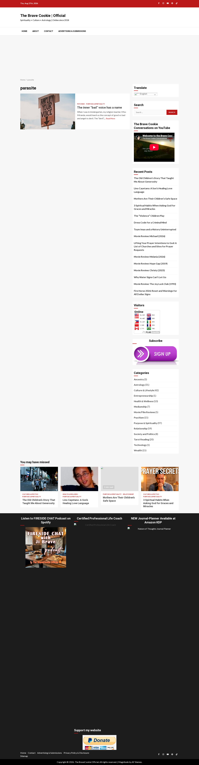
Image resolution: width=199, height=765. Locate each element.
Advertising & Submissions (72, 31)
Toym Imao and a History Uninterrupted (155, 229)
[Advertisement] (99, 56)
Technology (140, 445)
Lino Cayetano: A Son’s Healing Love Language (153, 190)
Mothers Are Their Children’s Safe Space (155, 198)
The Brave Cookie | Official (43, 15)
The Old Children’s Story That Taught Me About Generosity (154, 180)
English (143, 94)
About (35, 31)
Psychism (81, 104)
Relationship (140, 428)
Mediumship (140, 406)
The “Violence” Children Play (149, 215)
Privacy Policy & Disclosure (76, 753)
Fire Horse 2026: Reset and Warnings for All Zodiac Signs (155, 292)
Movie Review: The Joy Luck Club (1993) (155, 284)
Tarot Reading (141, 439)
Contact (48, 31)
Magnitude (123, 762)
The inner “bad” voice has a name (47, 111)
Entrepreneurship (143, 395)
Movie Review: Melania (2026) (149, 256)
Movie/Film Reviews (144, 412)
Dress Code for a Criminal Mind (150, 222)
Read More (110, 118)
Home (24, 31)
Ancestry (139, 379)
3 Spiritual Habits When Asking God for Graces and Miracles (154, 207)
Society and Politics (144, 434)
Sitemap (24, 756)
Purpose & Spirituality (95, 104)
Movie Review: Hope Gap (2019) (150, 263)
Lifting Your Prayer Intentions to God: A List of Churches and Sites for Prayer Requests (155, 246)
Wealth (138, 450)
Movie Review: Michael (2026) (149, 236)
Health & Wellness (143, 401)
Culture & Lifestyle (144, 390)
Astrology (139, 384)
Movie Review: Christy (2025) (149, 270)
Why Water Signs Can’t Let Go (150, 277)
